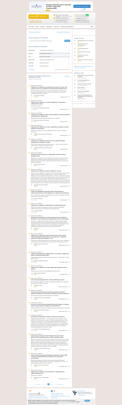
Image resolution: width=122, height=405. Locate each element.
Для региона (32, 59)
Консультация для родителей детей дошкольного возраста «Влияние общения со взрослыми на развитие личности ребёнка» (50, 292)
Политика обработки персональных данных (60, 396)
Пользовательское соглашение (57, 394)
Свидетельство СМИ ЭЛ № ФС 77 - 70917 (37, 396)
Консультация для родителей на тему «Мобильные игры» (47, 279)
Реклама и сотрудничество (57, 393)
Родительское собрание (36, 85)
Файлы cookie (54, 397)
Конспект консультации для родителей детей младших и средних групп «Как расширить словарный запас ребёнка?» (50, 305)
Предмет (31, 53)
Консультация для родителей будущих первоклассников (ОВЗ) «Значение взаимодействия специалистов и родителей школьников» (49, 356)
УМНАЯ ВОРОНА (81, 390)
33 (51, 384)
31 (45, 384)
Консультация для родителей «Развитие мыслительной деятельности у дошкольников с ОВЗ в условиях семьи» (47, 336)
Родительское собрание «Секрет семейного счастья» (46, 171)
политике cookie (65, 401)
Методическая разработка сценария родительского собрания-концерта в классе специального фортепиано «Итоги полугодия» (50, 218)
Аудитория (31, 62)
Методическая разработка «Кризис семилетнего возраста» (48, 316)
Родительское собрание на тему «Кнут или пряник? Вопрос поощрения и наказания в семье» (48, 141)
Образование (32, 50)
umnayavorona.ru (81, 395)
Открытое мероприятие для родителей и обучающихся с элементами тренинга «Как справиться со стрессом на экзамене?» (50, 192)
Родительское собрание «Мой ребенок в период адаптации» (48, 205)
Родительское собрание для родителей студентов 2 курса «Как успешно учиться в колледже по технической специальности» (49, 87)
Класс (30, 56)
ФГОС (30, 66)
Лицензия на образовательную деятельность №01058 (39, 398)
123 (56, 384)
